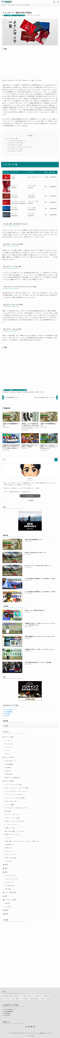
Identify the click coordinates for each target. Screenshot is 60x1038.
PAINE (42, 392)
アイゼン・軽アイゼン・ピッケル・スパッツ (16, 791)
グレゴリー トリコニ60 (16, 144)
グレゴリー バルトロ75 (16, 151)
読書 (6, 872)
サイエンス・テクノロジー (11, 879)
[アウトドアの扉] (6, 2)
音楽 (6, 896)
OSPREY (37, 392)
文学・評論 (8, 889)
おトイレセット (9, 851)
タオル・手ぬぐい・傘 (10, 801)
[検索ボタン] (54, 2)
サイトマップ (48, 1033)
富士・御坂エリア (17, 998)
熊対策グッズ (8, 847)
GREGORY (19, 392)
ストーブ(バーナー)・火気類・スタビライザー (16, 808)
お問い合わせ (16, 1033)
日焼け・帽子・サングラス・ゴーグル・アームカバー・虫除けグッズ (22, 841)
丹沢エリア (31, 996)
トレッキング (8, 740)
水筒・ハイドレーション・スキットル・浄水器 (16, 788)
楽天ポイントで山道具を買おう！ (13, 777)
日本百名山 (25, 998)
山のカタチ (7, 715)
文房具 (6, 910)
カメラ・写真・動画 (10, 892)
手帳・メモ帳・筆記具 (10, 858)
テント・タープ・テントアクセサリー (14, 794)
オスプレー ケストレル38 (16, 142)
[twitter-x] (28, 500)
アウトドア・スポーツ (10, 875)
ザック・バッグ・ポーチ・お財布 (17, 15)
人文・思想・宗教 (9, 885)
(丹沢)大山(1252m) (34, 998)
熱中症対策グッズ (9, 844)
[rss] (34, 1027)
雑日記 (6, 913)
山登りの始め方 (9, 774)
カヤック (7, 753)
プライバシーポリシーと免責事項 (36, 1033)
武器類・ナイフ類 (9, 828)
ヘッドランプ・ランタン (11, 824)
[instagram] (30, 500)
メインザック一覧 (12, 138)
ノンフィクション (9, 882)
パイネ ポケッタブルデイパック (18, 140)
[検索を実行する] (56, 459)
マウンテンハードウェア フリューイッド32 (20, 147)
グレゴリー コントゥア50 (16, 149)
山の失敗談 (7, 713)
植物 (6, 868)
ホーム (10, 1033)
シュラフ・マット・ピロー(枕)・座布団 (15, 798)
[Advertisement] (30, 63)
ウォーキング (8, 747)
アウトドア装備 (7, 15)
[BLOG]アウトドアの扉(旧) (10, 392)
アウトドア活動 (9, 737)
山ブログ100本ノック (10, 761)
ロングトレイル (9, 744)
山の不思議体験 (8, 711)
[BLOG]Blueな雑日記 (8, 996)
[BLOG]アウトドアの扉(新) (41, 996)
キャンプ (7, 750)
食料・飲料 (8, 811)
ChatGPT (7, 903)
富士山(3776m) (49, 998)
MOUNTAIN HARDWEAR (28, 392)
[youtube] (32, 500)
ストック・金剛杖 (9, 804)
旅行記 (6, 864)
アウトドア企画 (9, 757)
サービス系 (8, 906)
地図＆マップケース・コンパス (13, 834)
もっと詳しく (30, 495)
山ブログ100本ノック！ (10, 709)
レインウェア (8, 838)
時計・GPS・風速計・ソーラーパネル (14, 831)
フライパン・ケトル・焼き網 (12, 818)
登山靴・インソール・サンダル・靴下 (14, 821)
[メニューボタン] (58, 2)
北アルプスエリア (7, 998)
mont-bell (42, 998)
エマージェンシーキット (11, 854)
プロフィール (24, 1033)
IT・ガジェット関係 (10, 899)
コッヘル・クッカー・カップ (12, 814)
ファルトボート (9, 861)
